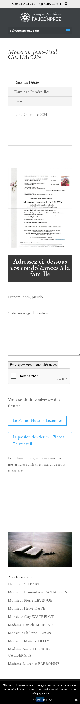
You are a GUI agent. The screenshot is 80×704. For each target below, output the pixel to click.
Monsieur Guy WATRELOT (31, 616)
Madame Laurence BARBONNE (33, 663)
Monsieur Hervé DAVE (26, 608)
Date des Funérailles (32, 91)
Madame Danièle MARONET (31, 624)
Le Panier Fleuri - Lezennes (37, 420)
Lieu (18, 101)
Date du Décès (26, 82)
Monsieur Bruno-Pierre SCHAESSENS (39, 592)
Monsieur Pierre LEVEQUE (30, 600)
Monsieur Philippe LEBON (29, 632)
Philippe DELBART (24, 584)
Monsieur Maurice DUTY (28, 641)
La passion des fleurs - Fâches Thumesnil (38, 440)
